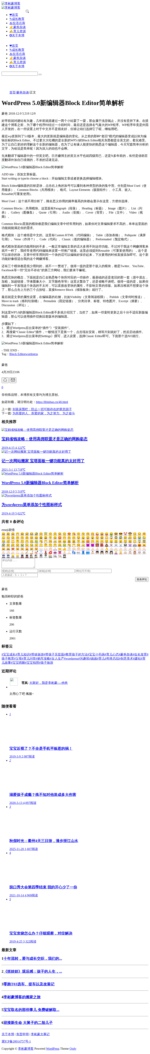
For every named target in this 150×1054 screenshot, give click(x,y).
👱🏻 (121, 552)
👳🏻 (144, 552)
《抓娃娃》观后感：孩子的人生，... (33, 971)
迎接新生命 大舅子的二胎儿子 (28, 1023)
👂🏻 (64, 552)
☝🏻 (130, 548)
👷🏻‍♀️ (13, 556)
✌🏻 (97, 548)
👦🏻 (97, 552)
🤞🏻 (93, 548)
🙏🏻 (55, 548)
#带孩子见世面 (54, 654)
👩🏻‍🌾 (50, 556)
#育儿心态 (112, 654)
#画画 (93, 658)
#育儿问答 (29, 658)
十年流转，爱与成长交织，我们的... (33, 958)
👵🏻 (130, 552)
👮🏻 (8, 556)
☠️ (121, 545)
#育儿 (101, 658)
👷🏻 (18, 556)
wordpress (31, 354)
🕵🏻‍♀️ (32, 556)
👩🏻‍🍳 (55, 556)
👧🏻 (102, 552)
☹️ (27, 537)
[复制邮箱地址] (12, 380)
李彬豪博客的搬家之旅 (22, 997)
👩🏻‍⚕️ (41, 556)
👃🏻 (69, 552)
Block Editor (17, 354)
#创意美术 (126, 658)
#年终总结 (112, 658)
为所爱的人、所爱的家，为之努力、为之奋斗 (43, 413)
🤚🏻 (139, 548)
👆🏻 (121, 548)
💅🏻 (36, 552)
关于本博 (8, 1034)
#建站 (137, 658)
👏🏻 (50, 548)
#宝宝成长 (9, 654)
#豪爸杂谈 (126, 654)
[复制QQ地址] (5, 380)
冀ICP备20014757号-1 (16, 1041)
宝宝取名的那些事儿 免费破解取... (31, 1010)
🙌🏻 (46, 548)
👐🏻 (41, 548)
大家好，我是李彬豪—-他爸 (48, 682)
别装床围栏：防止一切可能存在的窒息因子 (42, 409)
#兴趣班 (83, 658)
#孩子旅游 (46, 662)
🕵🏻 (36, 556)
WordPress (52, 1048)
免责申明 (22, 1034)
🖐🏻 (144, 548)
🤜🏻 (88, 548)
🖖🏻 (3, 552)
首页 (12, 92)
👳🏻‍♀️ (139, 552)
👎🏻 (69, 548)
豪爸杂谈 (22, 92)
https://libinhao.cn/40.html (52, 402)
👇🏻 (125, 548)
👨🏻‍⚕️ (46, 556)
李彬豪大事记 (40, 1034)
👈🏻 (111, 548)
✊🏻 (78, 548)
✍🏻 (27, 552)
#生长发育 (140, 654)
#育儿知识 (23, 654)
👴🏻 (125, 552)
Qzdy (73, 1048)
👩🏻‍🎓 (64, 556)
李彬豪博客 (26, 1048)
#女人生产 (57, 658)
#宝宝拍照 (32, 662)
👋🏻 (8, 552)
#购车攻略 (43, 658)
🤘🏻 (102, 548)
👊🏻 (74, 548)
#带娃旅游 (37, 654)
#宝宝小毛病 (96, 654)
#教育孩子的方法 (76, 654)
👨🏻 (107, 552)
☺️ (41, 534)
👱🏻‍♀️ (116, 552)
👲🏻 (135, 552)
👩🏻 (111, 552)
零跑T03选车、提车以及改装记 (29, 984)
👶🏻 (93, 552)
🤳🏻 (32, 552)
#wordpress (71, 658)
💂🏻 (27, 556)
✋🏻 (135, 548)
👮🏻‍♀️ (3, 556)
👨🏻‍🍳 (60, 556)
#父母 (18, 658)
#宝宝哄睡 (18, 662)
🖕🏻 (22, 552)
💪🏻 (18, 552)
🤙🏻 (13, 552)
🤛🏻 (83, 548)
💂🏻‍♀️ (22, 556)
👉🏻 (116, 548)
